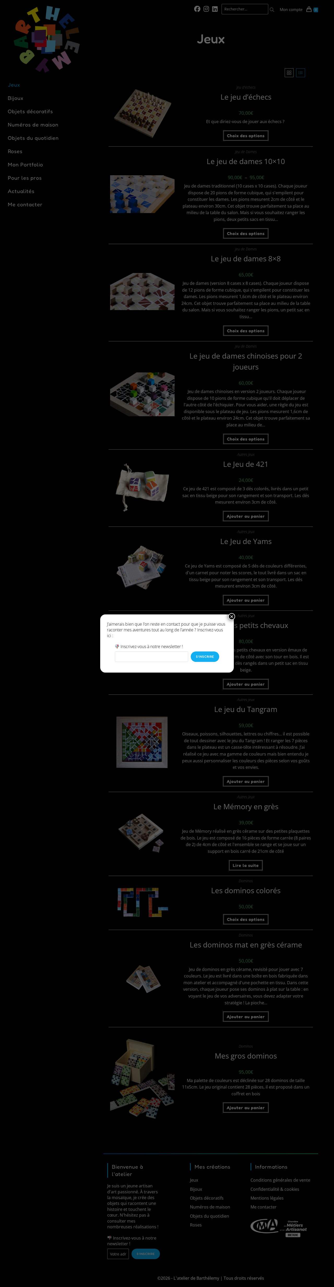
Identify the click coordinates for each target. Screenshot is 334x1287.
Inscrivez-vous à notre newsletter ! (151, 646)
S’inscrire (205, 656)
